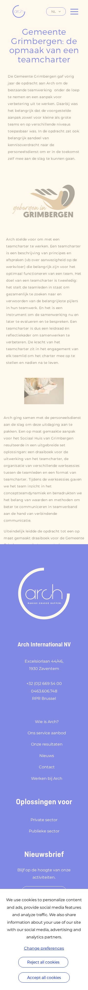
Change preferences (44, 948)
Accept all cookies (44, 977)
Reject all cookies (43, 962)
